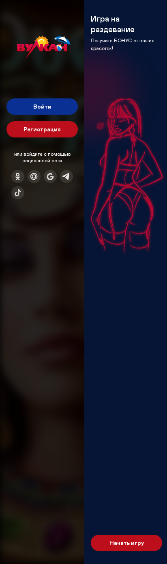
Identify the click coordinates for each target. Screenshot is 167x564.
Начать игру (126, 543)
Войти (42, 106)
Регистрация (42, 129)
